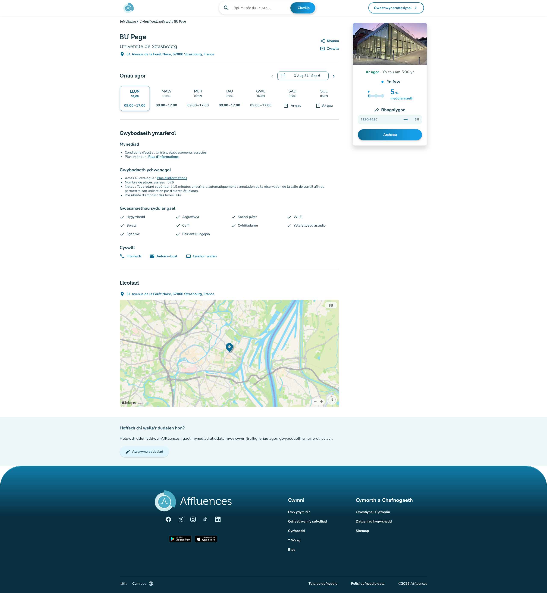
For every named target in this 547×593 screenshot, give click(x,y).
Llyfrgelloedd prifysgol (155, 21)
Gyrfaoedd (296, 531)
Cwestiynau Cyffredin (373, 512)
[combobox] (262, 7)
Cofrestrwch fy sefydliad (307, 521)
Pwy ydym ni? (299, 512)
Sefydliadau (128, 21)
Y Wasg (294, 540)
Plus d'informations (163, 156)
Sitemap (362, 531)
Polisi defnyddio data (368, 583)
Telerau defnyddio (323, 583)
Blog (292, 550)
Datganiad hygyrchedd (374, 521)
